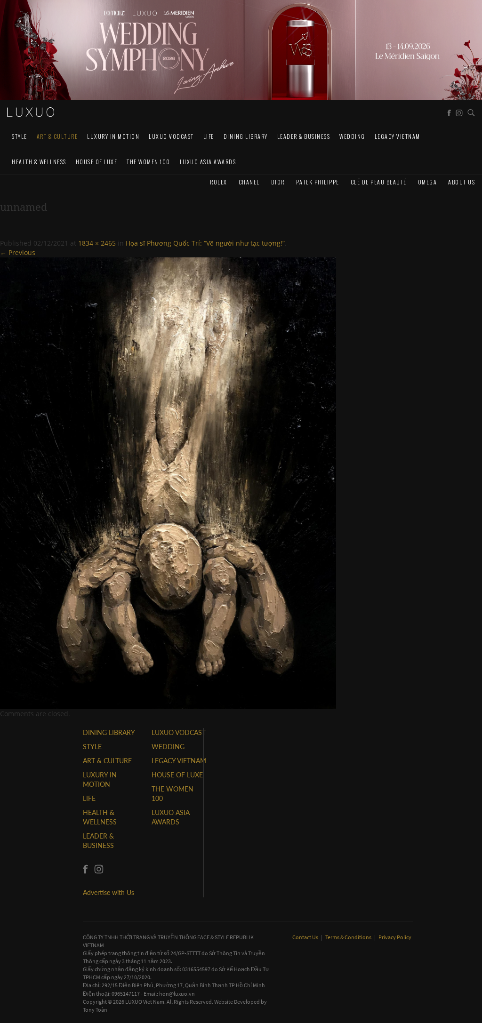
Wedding (352, 136)
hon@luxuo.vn (177, 993)
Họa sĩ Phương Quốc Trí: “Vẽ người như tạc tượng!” (205, 243)
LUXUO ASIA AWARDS (208, 162)
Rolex (218, 182)
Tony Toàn (95, 1009)
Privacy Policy (395, 937)
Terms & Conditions (348, 937)
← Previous (17, 252)
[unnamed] (168, 482)
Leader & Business (303, 136)
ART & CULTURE (57, 136)
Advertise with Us (108, 892)
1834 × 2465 (97, 243)
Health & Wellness (39, 162)
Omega (427, 182)
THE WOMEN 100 (148, 162)
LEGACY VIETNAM (397, 136)
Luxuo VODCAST (171, 136)
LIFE (208, 136)
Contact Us (305, 937)
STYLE (19, 136)
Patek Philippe (317, 182)
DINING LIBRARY (246, 136)
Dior (278, 182)
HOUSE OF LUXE (97, 162)
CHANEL (249, 182)
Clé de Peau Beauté (379, 182)
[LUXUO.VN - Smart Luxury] (30, 112)
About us (461, 182)
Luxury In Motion (113, 136)
